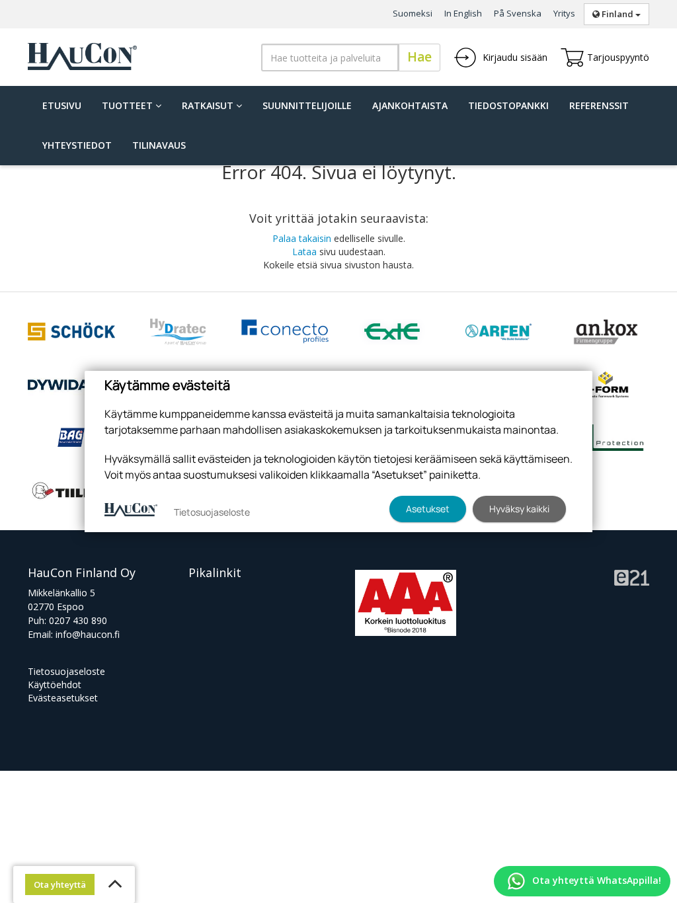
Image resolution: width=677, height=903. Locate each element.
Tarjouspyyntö (618, 57)
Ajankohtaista (410, 105)
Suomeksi (412, 13)
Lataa (304, 251)
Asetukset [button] (428, 508)
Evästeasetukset (63, 697)
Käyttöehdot (54, 684)
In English (463, 13)
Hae (419, 56)
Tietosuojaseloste (66, 671)
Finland (617, 14)
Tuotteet (128, 105)
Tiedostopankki (508, 105)
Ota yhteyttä (60, 884)
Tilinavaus (159, 145)
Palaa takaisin (301, 238)
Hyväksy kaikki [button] (519, 508)
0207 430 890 (78, 620)
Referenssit (599, 105)
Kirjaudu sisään (513, 57)
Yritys (564, 13)
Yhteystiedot (77, 145)
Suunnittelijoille (307, 105)
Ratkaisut (209, 105)
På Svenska (517, 13)
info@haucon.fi (88, 634)
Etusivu (61, 105)
